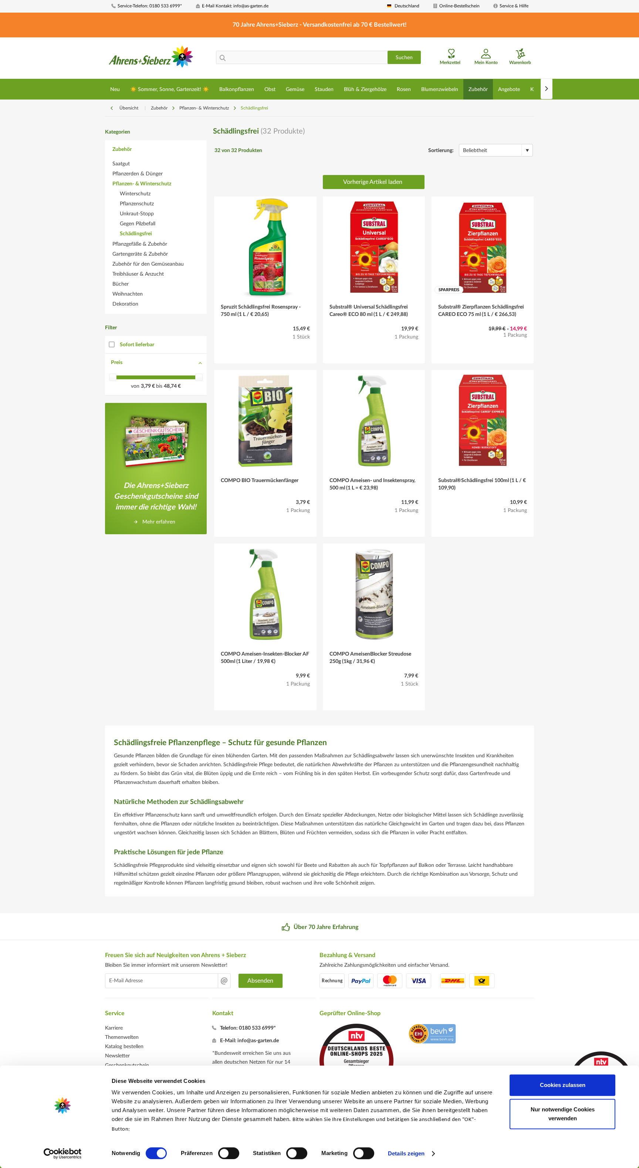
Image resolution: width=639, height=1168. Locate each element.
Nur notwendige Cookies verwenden (563, 1113)
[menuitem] (151, 6)
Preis (116, 362)
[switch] (228, 1153)
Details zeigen (406, 1153)
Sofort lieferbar (137, 344)
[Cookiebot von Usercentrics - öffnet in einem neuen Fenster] (62, 1153)
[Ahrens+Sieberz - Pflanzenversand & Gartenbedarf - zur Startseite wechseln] (151, 59)
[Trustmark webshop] (432, 1035)
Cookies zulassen (562, 1085)
